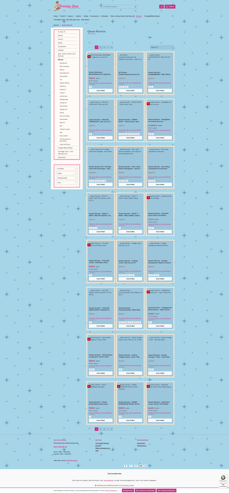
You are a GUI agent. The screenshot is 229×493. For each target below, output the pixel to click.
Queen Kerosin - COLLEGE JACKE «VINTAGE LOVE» (99, 261)
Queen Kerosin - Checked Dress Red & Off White (158, 214)
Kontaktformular (71, 460)
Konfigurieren (128, 490)
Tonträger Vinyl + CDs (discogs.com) (65, 153)
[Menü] (226, 475)
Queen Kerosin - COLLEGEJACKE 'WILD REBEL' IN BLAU (130, 309)
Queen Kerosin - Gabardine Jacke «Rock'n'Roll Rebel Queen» (159, 403)
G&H (61, 132)
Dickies (62, 112)
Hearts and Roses (65, 144)
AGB (96, 451)
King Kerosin (63, 63)
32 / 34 (92, 181)
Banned (62, 69)
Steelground (63, 109)
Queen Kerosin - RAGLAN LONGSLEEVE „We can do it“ (100, 121)
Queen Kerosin (64, 73)
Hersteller (60, 169)
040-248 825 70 (60, 447)
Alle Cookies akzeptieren (166, 490)
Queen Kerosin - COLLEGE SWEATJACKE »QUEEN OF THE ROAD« (99, 309)
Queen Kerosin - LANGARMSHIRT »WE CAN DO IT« (159, 73)
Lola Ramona (63, 96)
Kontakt (98, 446)
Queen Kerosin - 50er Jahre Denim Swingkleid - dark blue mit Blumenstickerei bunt (130, 168)
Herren (60, 39)
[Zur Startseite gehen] (67, 6)
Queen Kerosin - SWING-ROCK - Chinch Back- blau (129, 121)
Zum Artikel (101, 90)
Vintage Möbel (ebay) (65, 148)
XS (90, 87)
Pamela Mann (64, 119)
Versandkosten (109, 480)
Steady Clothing (64, 83)
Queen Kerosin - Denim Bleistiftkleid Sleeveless (98, 403)
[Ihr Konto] (161, 6)
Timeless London (65, 129)
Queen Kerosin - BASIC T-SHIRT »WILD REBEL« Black (129, 214)
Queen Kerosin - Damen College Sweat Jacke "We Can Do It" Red (129, 356)
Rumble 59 (63, 89)
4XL (138, 134)
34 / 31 (97, 181)
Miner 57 (62, 122)
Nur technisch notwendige (145, 490)
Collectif (62, 93)
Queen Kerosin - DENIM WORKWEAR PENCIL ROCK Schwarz (129, 403)
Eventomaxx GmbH (127, 485)
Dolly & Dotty (63, 106)
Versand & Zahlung (102, 443)
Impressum (141, 443)
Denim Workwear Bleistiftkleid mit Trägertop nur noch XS (99, 73)
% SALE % (61, 32)
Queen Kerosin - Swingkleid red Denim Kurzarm (159, 120)
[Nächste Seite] (108, 47)
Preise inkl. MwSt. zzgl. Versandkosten (100, 83)
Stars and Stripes (65, 116)
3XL (127, 87)
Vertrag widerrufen (114, 473)
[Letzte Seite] (111, 47)
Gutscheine (62, 157)
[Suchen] (135, 6)
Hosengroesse (62, 178)
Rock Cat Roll (64, 136)
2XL (130, 134)
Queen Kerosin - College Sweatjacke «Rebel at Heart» (159, 262)
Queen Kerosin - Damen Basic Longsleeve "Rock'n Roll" (100, 356)
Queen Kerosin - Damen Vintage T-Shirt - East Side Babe (158, 356)
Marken (60, 60)
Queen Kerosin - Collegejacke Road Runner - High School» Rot (160, 309)
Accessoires (62, 46)
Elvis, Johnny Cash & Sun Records (67, 55)
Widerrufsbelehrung (102, 448)
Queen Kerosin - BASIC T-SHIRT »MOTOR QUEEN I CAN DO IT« (100, 215)
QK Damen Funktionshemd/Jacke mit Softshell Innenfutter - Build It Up (130, 73)
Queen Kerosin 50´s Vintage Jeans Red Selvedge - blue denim (100, 168)
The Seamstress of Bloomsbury (65, 140)
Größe (59, 173)
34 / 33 (103, 181)
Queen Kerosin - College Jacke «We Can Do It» (128, 262)
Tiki (61, 79)
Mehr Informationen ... (111, 490)
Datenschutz (141, 446)
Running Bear (64, 76)
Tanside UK (63, 102)
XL (123, 87)
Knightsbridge (64, 99)
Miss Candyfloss (64, 66)
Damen (60, 35)
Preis (59, 182)
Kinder (60, 43)
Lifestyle (61, 50)
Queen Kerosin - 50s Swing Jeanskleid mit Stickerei (159, 168)
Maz (61, 126)
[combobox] (117, 6)
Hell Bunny (63, 86)
